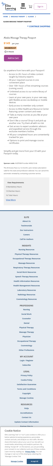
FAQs (26, 408)
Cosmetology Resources (26, 299)
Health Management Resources (26, 285)
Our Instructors (26, 230)
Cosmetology (26, 345)
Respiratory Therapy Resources (26, 267)
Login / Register (26, 360)
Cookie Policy (26, 380)
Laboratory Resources (26, 290)
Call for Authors (26, 239)
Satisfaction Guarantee (26, 384)
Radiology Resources (26, 294)
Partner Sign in (26, 426)
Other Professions (26, 350)
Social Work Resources (26, 272)
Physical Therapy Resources (26, 254)
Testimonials (26, 225)
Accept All (34, 461)
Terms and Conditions (26, 389)
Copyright (26, 393)
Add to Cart (13, 58)
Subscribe (26, 365)
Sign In (40, 6)
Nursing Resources (26, 249)
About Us (27, 221)
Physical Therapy (26, 327)
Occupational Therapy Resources (26, 258)
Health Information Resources (26, 281)
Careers (26, 234)
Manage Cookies (27, 398)
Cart (30, 6)
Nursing (26, 309)
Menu (23, 8)
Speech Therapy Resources (26, 276)
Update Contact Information (26, 422)
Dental (26, 323)
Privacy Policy (26, 375)
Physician (27, 336)
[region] (26, 446)
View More (11, 200)
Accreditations (26, 413)
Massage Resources (26, 263)
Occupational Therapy (26, 341)
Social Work (26, 314)
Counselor (26, 318)
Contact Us (26, 417)
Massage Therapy (26, 332)
